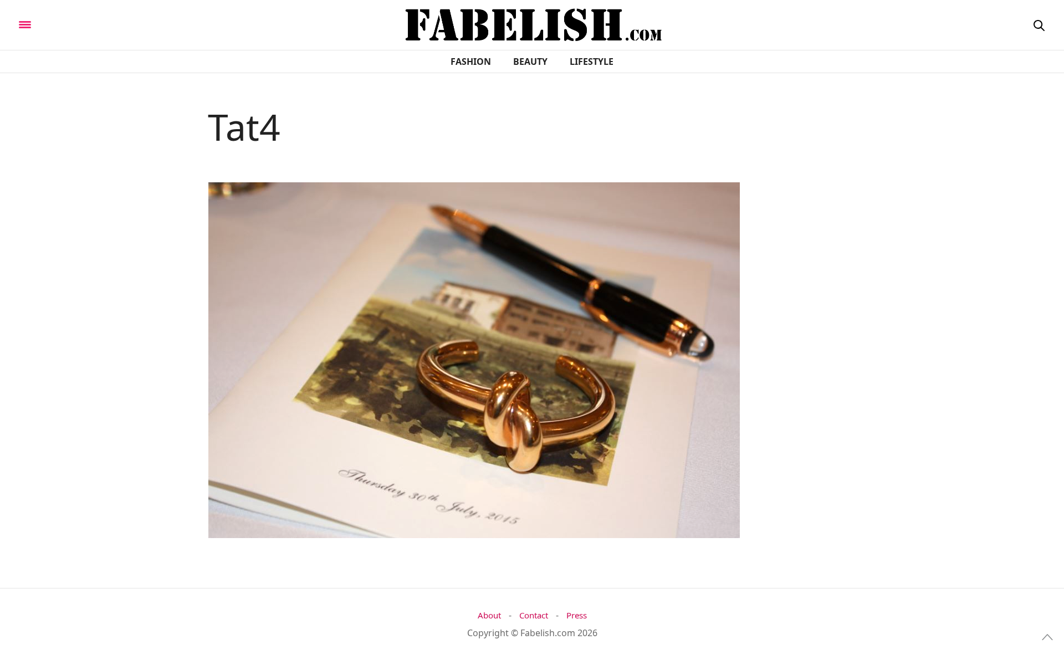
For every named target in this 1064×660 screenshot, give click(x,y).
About (489, 615)
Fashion (471, 61)
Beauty (530, 61)
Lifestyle (591, 61)
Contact (533, 615)
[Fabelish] (117, 24)
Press (576, 615)
